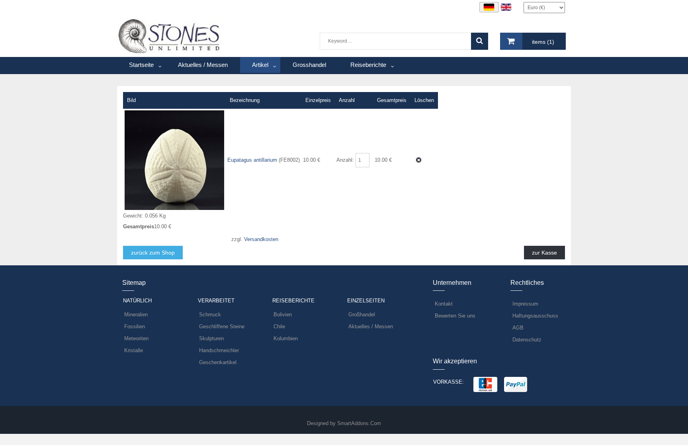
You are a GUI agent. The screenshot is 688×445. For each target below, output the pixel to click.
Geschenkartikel (217, 362)
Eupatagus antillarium (253, 160)
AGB (518, 328)
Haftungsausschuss (535, 316)
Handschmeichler (219, 350)
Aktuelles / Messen (370, 326)
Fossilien (134, 326)
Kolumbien (286, 338)
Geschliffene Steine (221, 326)
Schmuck (210, 315)
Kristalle (133, 350)
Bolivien (283, 315)
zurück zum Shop (153, 252)
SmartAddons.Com (359, 423)
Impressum (525, 304)
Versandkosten (261, 239)
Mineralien (136, 315)
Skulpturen (211, 338)
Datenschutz (526, 340)
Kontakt (444, 304)
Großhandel (361, 315)
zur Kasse (544, 252)
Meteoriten (136, 338)
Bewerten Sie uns (455, 316)
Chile (279, 326)
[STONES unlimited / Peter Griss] (169, 36)
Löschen (418, 160)
